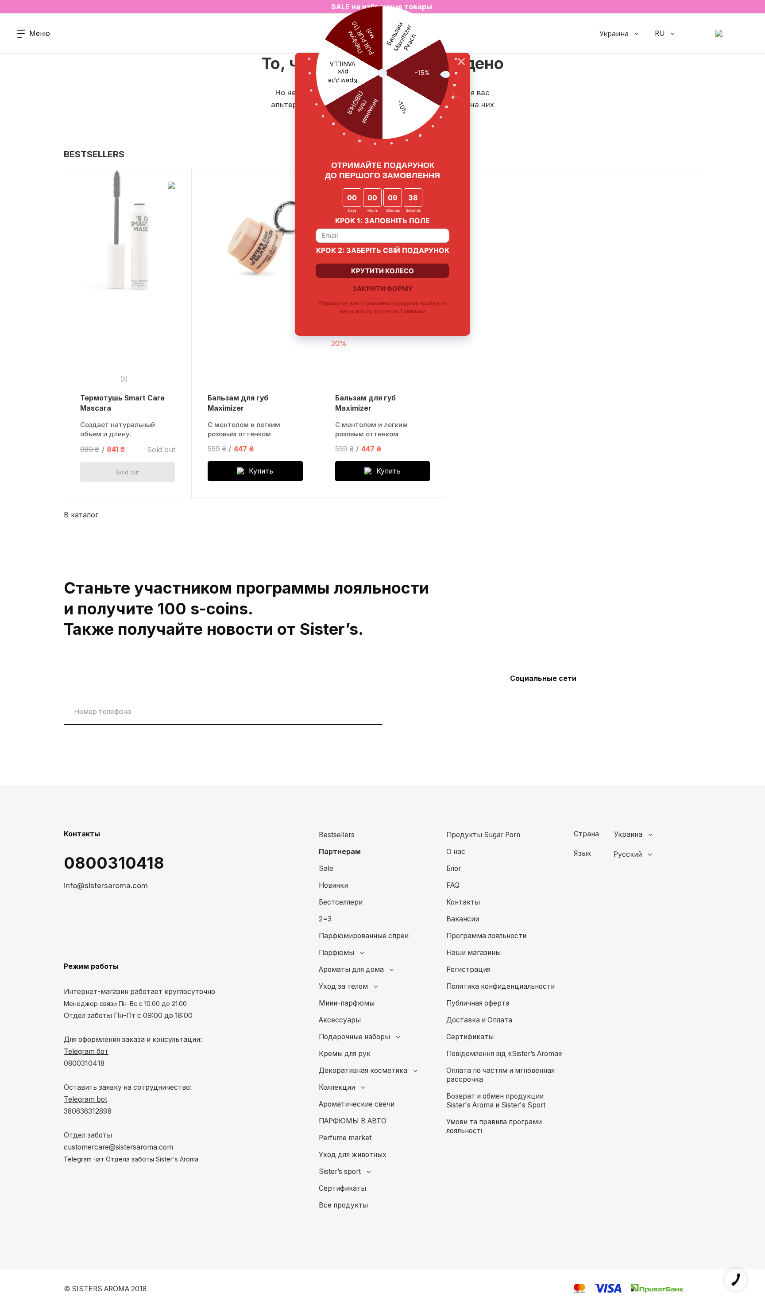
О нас (455, 851)
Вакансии (462, 919)
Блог (453, 868)
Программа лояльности (486, 936)
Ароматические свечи (356, 1104)
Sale (326, 868)
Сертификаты (342, 1188)
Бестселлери (341, 902)
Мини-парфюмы (347, 1003)
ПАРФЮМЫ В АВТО (352, 1121)
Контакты (463, 902)
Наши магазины (473, 952)
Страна (586, 834)
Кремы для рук (345, 1053)
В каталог (81, 514)
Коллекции (337, 1087)
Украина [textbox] (628, 835)
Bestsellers (337, 835)
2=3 (325, 919)
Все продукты (343, 1205)
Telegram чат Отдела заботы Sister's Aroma (131, 1159)
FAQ (453, 885)
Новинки (333, 885)
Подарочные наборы (354, 1037)
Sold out (127, 472)
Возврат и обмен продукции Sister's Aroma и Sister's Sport (495, 1100)
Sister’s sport (340, 1171)
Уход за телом (343, 986)
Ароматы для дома (351, 969)
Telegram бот (86, 1051)
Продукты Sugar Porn (483, 835)
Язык (582, 854)
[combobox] (651, 835)
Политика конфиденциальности (500, 986)
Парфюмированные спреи (364, 936)
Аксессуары (340, 1020)
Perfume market (345, 1138)
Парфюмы (336, 952)
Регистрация (468, 969)
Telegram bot (85, 1099)
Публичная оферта (478, 1003)
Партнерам (340, 851)
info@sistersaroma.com (106, 885)
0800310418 (114, 863)
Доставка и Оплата (479, 1020)
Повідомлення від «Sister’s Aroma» (504, 1053)
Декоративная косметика (363, 1070)
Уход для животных (352, 1154)
